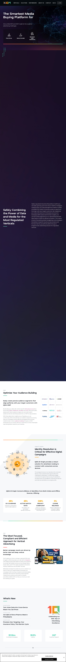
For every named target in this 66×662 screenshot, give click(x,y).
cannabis (21, 410)
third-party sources (29, 409)
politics (10, 410)
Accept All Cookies (49, 659)
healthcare (15, 410)
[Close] (64, 657)
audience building (19, 421)
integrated (27, 560)
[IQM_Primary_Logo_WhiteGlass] (7, 3)
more (27, 410)
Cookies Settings (49, 656)
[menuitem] (16, 3)
